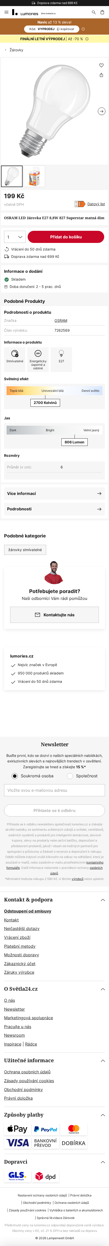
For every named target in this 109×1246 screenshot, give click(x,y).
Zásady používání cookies (29, 1080)
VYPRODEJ (51, 29)
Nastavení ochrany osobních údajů (42, 1195)
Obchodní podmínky (23, 1089)
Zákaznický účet (19, 963)
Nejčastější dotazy (22, 928)
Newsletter (14, 1009)
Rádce (31, 1044)
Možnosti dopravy (21, 955)
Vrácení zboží (17, 937)
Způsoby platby (24, 1115)
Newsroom (14, 1035)
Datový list (96, 203)
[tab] (54, 936)
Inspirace (12, 1044)
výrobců (77, 879)
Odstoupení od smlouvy (27, 911)
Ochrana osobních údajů (27, 1072)
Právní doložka (18, 1098)
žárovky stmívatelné (25, 549)
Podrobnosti (19, 508)
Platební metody (19, 946)
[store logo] (37, 12)
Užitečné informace (29, 1060)
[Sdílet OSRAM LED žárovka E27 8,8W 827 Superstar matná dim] (101, 75)
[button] (12, 176)
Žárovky (16, 50)
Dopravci (15, 1162)
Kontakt (11, 920)
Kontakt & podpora (28, 899)
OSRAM (61, 320)
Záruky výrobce (19, 972)
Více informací (21, 493)
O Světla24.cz (21, 989)
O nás (9, 1000)
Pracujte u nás (17, 1026)
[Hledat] (94, 12)
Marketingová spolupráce (28, 1018)
